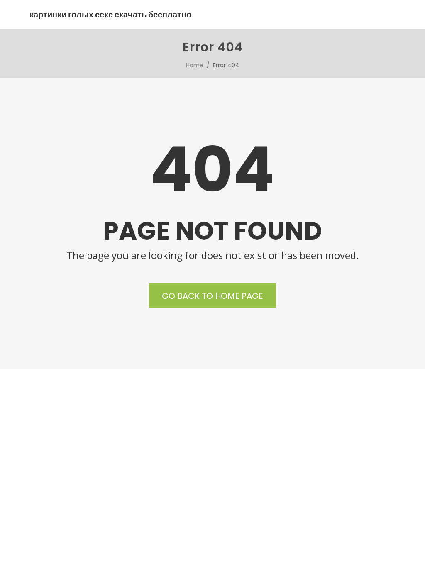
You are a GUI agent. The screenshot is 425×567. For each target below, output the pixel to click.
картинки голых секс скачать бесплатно (110, 14)
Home (194, 65)
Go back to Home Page (212, 296)
